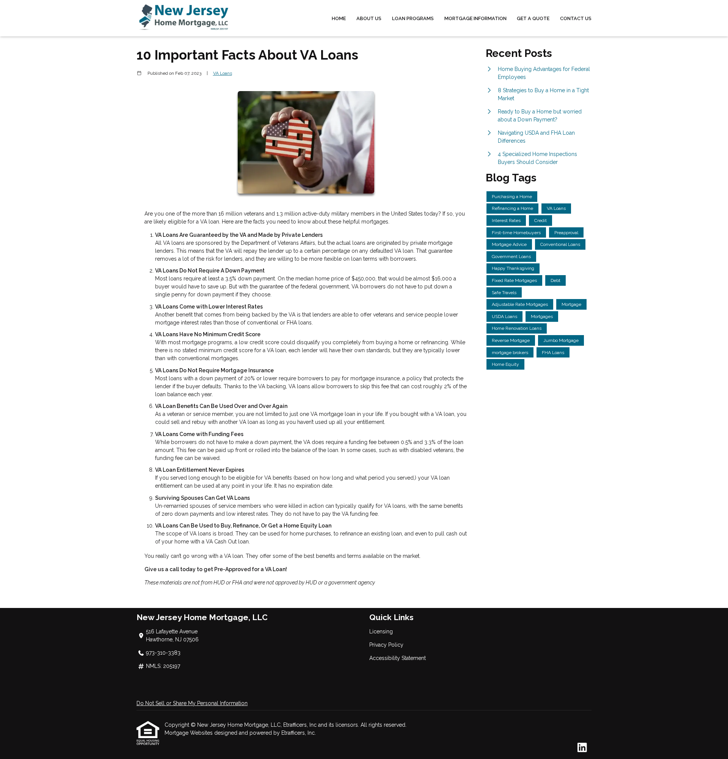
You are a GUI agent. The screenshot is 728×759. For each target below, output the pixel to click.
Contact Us (576, 18)
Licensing (381, 631)
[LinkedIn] (582, 748)
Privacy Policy (386, 645)
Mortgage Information (475, 18)
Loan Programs (413, 18)
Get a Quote (533, 18)
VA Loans (222, 73)
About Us (368, 18)
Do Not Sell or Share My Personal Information (192, 703)
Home (339, 18)
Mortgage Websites (189, 733)
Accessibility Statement (397, 658)
